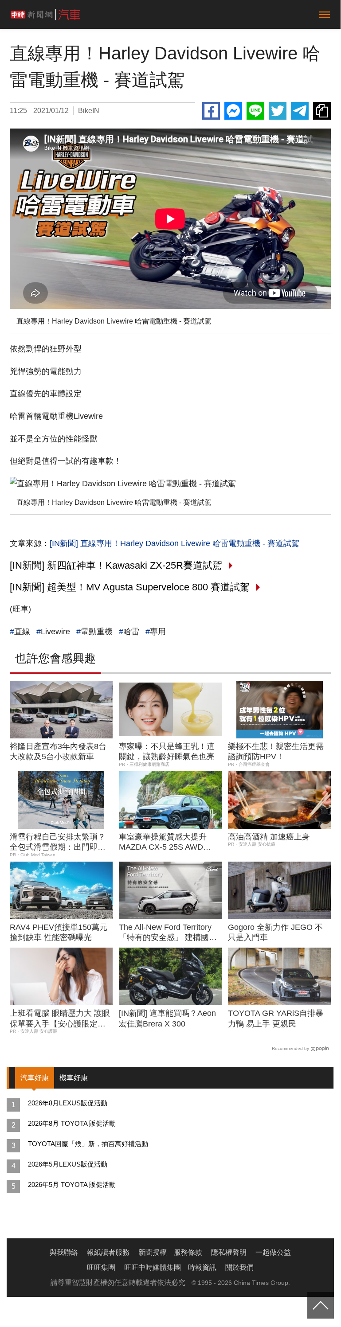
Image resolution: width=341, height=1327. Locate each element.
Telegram (300, 111)
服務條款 (188, 1252)
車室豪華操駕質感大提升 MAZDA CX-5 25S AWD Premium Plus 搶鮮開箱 (163, 842)
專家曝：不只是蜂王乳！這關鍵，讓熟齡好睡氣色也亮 (167, 751)
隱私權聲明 (229, 1252)
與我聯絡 (64, 1252)
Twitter (277, 111)
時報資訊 (202, 1267)
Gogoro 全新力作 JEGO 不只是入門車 (275, 932)
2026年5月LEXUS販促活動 (67, 1164)
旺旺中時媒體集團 (152, 1267)
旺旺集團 (101, 1267)
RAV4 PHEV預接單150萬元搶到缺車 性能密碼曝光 (58, 932)
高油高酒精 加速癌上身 (269, 836)
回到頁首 (320, 1305)
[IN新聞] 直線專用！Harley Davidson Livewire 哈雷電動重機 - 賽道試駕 (174, 543)
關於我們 (239, 1267)
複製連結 (322, 111)
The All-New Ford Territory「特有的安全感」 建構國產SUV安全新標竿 (168, 933)
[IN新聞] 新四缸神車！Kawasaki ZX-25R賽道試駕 (116, 565)
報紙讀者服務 (108, 1252)
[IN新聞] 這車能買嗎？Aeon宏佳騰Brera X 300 (167, 1018)
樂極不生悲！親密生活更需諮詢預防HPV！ (276, 751)
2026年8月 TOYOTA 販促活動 (72, 1123)
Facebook (211, 111)
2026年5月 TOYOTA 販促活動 (72, 1184)
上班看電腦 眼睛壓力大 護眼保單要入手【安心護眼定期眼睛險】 (60, 1019)
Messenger (233, 111)
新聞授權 (152, 1252)
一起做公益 (273, 1252)
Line (255, 111)
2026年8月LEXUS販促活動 (67, 1103)
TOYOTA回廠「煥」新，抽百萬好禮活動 (88, 1143)
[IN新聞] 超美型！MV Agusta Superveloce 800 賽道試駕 (130, 587)
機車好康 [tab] (73, 1077)
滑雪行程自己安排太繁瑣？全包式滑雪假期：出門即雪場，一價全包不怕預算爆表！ (58, 842)
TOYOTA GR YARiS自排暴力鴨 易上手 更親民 (275, 1018)
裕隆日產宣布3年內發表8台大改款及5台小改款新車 (58, 751)
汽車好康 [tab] (34, 1077)
